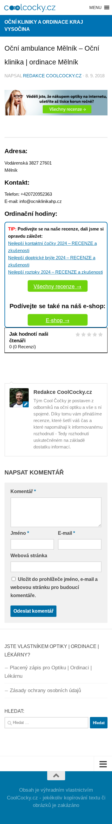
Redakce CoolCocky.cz (52, 75)
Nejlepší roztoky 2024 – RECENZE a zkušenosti (55, 272)
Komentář (23, 491)
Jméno (19, 533)
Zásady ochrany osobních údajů (45, 690)
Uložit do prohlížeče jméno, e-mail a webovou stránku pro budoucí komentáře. (54, 587)
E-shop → (58, 320)
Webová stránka (28, 555)
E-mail (66, 533)
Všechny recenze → (57, 286)
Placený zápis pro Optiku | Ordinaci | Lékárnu (48, 672)
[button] (95, 7)
